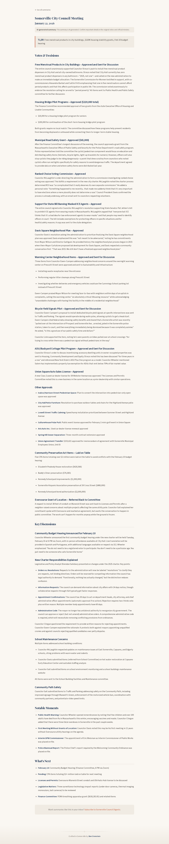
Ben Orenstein (94, 836)
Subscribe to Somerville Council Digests (102, 809)
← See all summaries (43, 10)
